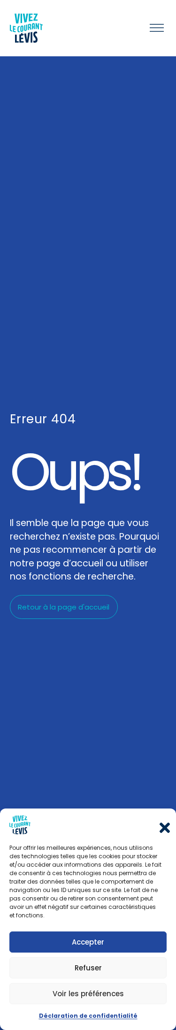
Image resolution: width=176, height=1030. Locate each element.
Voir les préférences (88, 994)
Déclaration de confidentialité (88, 1016)
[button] (162, 825)
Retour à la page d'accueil (63, 607)
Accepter (88, 942)
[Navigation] (157, 28)
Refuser (88, 968)
